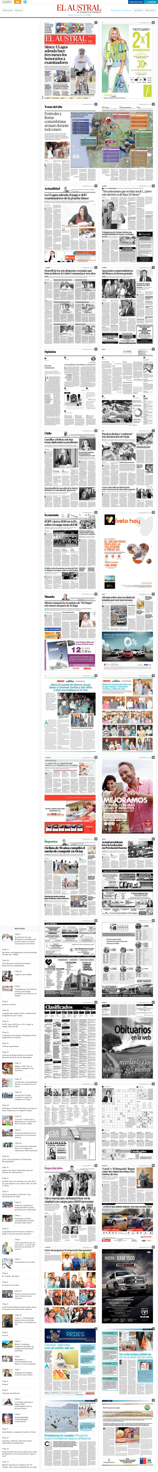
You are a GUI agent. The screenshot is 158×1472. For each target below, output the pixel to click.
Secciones (8, 10)
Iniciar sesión (150, 10)
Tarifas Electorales (136, 2)
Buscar (19, 10)
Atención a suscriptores (122, 10)
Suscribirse (138, 10)
